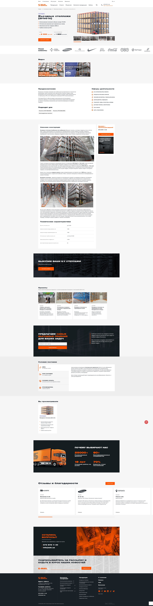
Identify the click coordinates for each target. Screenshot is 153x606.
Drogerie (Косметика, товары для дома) (104, 97)
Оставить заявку (46, 268)
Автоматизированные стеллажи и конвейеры (86, 582)
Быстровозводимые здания (66, 583)
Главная (39, 9)
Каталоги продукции (80, 5)
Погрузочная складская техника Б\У (65, 588)
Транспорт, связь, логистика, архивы (103, 102)
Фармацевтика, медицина (101, 99)
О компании (46, 1)
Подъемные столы (83, 598)
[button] (146, 422)
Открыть (42, 512)
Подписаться (86, 568)
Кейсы (91, 5)
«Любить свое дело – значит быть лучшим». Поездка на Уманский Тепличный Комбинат (46, 308)
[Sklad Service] (42, 5)
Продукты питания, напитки (101, 94)
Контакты (60, 1)
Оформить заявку (44, 39)
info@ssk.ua (49, 547)
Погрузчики (82, 590)
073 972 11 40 (107, 4)
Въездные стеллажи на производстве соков (80, 308)
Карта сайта (100, 593)
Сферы (100, 580)
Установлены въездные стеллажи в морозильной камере (63, 308)
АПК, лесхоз (97, 107)
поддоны (62, 134)
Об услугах (53, 1)
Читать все (110, 483)
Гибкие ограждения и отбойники (86, 596)
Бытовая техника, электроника (102, 104)
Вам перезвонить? (108, 5)
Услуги (61, 5)
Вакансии (67, 1)
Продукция (53, 5)
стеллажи (45, 163)
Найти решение (52, 347)
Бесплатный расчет (105, 134)
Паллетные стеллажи (58, 9)
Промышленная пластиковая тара (66, 591)
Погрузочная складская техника (65, 585)
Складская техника (83, 586)
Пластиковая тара (83, 592)
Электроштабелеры (83, 588)
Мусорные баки (82, 594)
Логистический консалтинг (66, 581)
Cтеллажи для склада (47, 9)
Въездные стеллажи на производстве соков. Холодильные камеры (98, 308)
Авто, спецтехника (99, 110)
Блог (39, 1)
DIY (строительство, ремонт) (101, 91)
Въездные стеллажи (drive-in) (47, 417)
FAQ (99, 582)
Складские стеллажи (83, 580)
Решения (69, 5)
